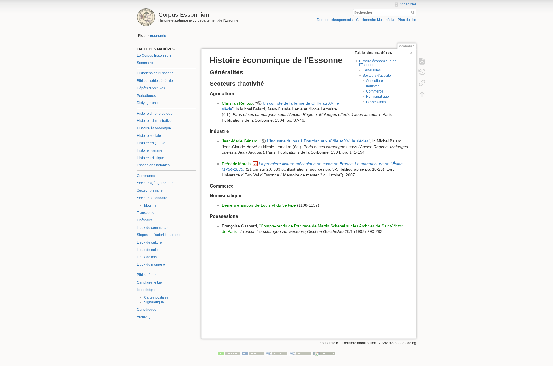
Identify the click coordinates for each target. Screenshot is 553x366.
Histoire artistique (150, 158)
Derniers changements (335, 20)
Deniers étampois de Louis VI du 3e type (259, 205)
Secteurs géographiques (156, 183)
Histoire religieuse (151, 143)
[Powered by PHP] (252, 354)
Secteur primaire (150, 190)
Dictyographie (148, 103)
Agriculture (374, 81)
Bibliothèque (147, 275)
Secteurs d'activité (377, 75)
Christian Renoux (237, 103)
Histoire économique (154, 128)
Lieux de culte (148, 250)
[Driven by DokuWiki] (324, 354)
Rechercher (413, 12)
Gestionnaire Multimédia (375, 20)
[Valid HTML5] (276, 354)
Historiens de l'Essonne (155, 73)
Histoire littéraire (149, 150)
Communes (146, 176)
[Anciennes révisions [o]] (422, 72)
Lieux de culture (149, 242)
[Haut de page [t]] (422, 93)
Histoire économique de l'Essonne (378, 63)
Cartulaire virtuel (150, 282)
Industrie (373, 86)
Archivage (145, 317)
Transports (145, 213)
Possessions (376, 102)
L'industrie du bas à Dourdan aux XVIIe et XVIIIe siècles (318, 141)
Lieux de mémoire (151, 265)
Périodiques (146, 96)
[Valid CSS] (300, 354)
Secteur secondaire (152, 198)
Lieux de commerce (152, 228)
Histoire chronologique (155, 114)
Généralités (372, 70)
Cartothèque (146, 309)
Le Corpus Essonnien (154, 56)
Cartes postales (156, 297)
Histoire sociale (149, 136)
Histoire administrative (154, 121)
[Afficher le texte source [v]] (422, 61)
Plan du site (407, 20)
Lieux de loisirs (148, 257)
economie (158, 36)
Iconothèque (146, 290)
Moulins (150, 205)
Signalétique (154, 302)
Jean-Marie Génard (239, 141)
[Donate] (228, 354)
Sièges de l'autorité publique (159, 235)
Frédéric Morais (236, 163)
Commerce (374, 91)
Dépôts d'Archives (151, 88)
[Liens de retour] (422, 83)
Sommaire (145, 63)
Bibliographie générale (155, 81)
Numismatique (377, 97)
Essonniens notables (153, 165)
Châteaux (144, 220)
